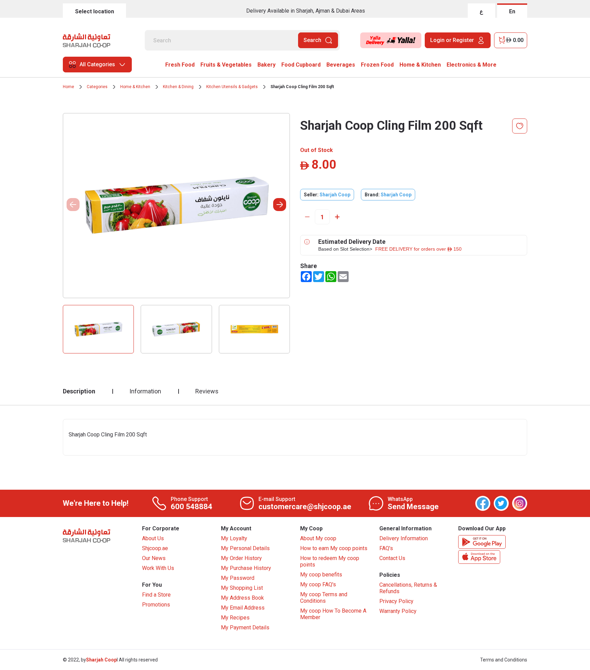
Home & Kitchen (420, 64)
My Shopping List (242, 588)
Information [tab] (145, 391)
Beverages (340, 64)
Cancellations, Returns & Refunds (408, 588)
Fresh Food (180, 64)
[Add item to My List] (519, 126)
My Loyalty (234, 538)
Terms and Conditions (503, 659)
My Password (237, 578)
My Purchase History (246, 568)
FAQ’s (386, 548)
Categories (97, 86)
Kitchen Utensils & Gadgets (232, 86)
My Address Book (242, 598)
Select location (94, 11)
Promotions (156, 604)
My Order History (241, 558)
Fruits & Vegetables (226, 64)
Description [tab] (79, 391)
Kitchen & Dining (178, 86)
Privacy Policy (396, 601)
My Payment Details (245, 627)
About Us (153, 538)
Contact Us (392, 558)
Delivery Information (403, 538)
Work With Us (158, 568)
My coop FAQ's (318, 584)
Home (68, 86)
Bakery (266, 64)
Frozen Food (377, 64)
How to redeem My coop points (329, 561)
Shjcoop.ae (155, 548)
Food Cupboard (301, 64)
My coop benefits (321, 574)
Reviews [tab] (207, 391)
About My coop (318, 538)
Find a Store (156, 594)
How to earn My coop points (333, 548)
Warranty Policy (398, 611)
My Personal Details (245, 548)
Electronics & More (471, 64)
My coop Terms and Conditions (323, 597)
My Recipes (235, 617)
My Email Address (243, 607)
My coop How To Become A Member (333, 614)
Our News (154, 558)
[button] (279, 204)
